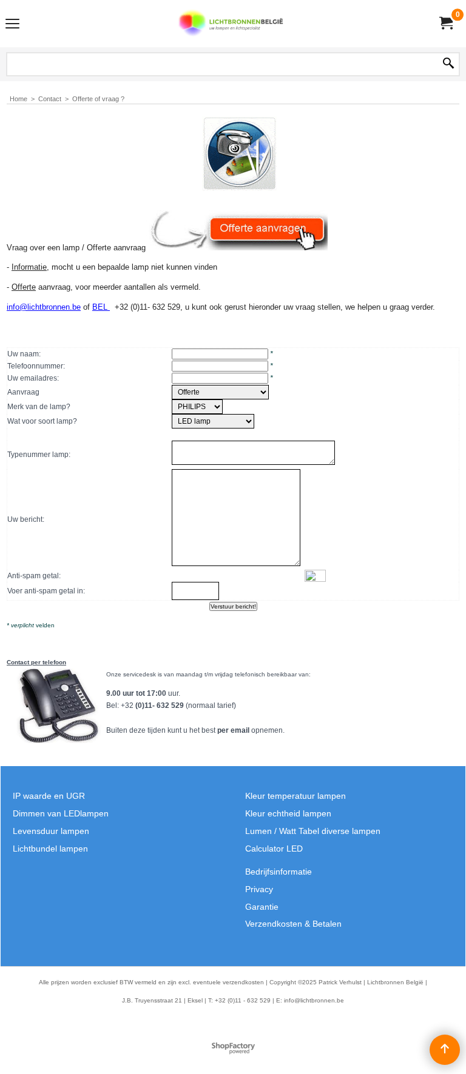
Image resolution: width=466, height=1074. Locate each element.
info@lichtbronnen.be (44, 307)
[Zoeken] (448, 64)
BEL (101, 307)
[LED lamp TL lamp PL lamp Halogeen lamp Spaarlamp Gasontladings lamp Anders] (213, 421)
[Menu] (12, 25)
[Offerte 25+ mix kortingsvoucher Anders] (220, 392)
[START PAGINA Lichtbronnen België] (230, 23)
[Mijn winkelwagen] (445, 23)
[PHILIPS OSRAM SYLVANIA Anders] (197, 406)
